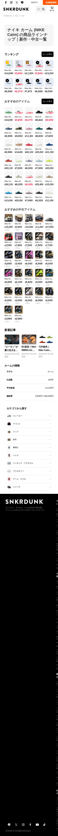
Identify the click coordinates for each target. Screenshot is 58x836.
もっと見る (47, 54)
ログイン (34, 2)
